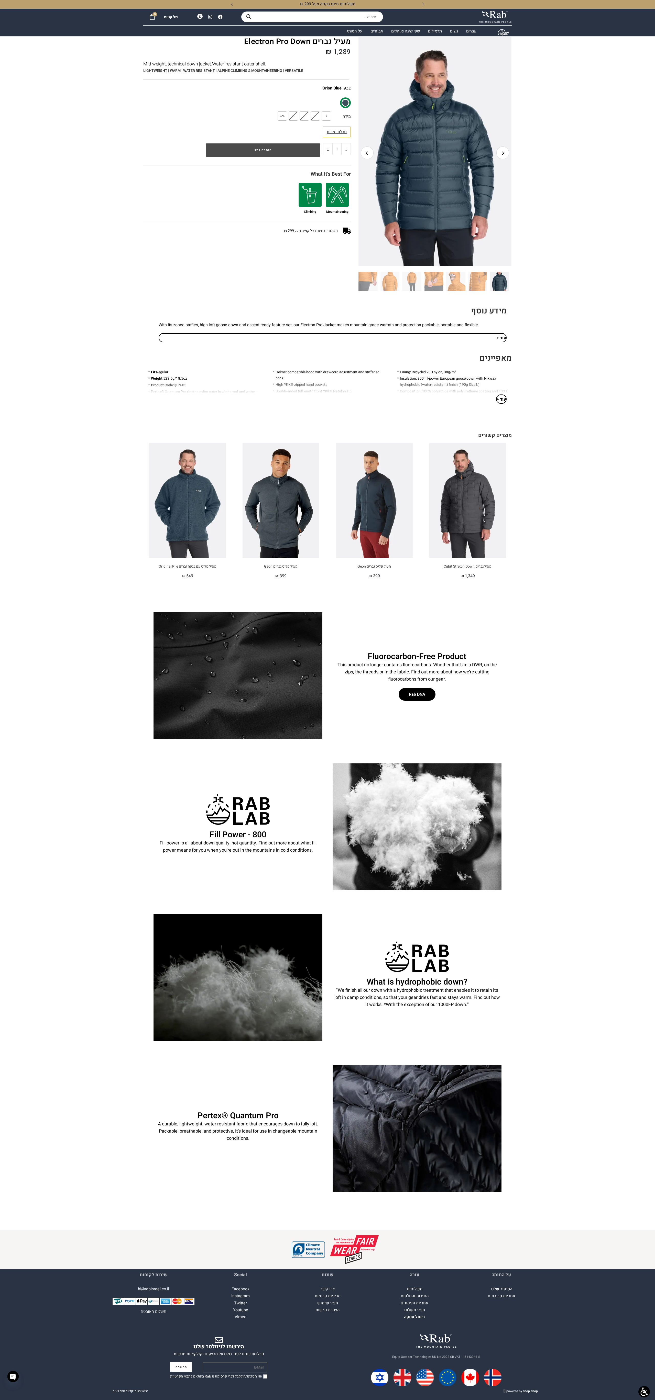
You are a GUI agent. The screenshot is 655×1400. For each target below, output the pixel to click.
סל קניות (171, 17)
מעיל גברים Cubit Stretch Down (468, 566)
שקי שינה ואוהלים (405, 31)
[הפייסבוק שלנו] (220, 16)
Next (502, 152)
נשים (454, 31)
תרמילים (435, 31)
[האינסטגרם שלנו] (210, 16)
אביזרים (376, 31)
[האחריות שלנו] (354, 1249)
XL (293, 116)
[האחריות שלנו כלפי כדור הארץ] (308, 1249)
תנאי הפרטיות (180, 1376)
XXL (282, 116)
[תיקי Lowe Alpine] (503, 32)
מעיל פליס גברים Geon (374, 566)
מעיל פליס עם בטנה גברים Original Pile (187, 566)
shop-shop (530, 1391)
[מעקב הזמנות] (200, 16)
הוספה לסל (263, 150)
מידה (347, 116)
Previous (367, 152)
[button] (437, 155)
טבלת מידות (337, 132)
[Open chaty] (13, 1376)
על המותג (354, 31)
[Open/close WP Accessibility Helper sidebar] (644, 1391)
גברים (471, 31)
